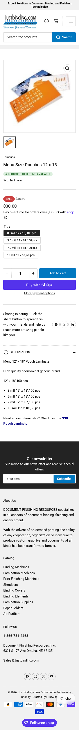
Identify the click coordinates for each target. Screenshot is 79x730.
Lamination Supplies (18, 602)
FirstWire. (52, 697)
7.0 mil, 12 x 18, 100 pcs (22, 247)
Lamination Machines (19, 573)
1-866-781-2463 (15, 636)
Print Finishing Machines (21, 579)
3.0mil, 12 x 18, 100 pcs (21, 233)
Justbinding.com (28, 692)
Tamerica (9, 157)
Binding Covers (14, 590)
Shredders (10, 585)
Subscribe (64, 479)
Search (67, 37)
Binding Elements (16, 596)
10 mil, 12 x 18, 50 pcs (21, 255)
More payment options (39, 293)
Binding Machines (16, 567)
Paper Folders (13, 608)
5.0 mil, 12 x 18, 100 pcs (22, 240)
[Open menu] (71, 21)
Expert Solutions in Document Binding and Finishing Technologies (39, 5)
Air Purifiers (11, 614)
